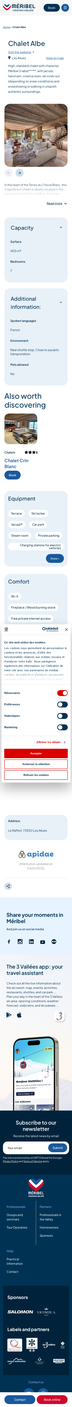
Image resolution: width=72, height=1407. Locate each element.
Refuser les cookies (36, 775)
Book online (52, 1399)
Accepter (36, 753)
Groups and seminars (15, 1217)
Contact (20, 1399)
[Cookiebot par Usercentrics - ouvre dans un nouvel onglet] (43, 629)
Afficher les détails (48, 742)
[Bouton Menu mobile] (65, 8)
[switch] (62, 704)
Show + (54, 558)
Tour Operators (17, 1227)
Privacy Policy (10, 1161)
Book (51, 8)
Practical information (15, 1261)
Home (6, 27)
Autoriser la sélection (36, 764)
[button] (20, 173)
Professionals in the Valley (50, 1217)
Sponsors (46, 1235)
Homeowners (49, 1227)
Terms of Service (32, 1161)
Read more (54, 203)
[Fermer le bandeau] (66, 629)
